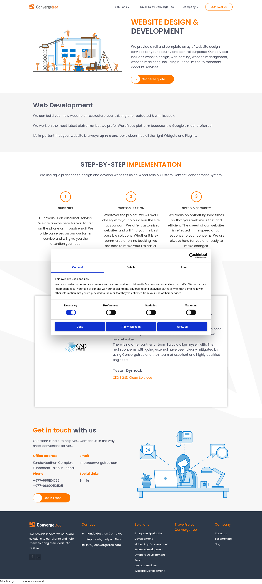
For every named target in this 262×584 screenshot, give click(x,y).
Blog (217, 544)
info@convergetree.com (103, 545)
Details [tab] (131, 267)
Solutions (121, 7)
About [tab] (184, 267)
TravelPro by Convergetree (156, 7)
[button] (152, 79)
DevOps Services (146, 565)
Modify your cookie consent (22, 581)
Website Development (150, 571)
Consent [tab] (77, 267)
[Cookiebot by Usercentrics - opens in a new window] (191, 255)
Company (189, 7)
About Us (221, 533)
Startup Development (149, 549)
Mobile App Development (151, 544)
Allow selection (131, 326)
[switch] (111, 312)
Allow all (182, 326)
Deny (80, 326)
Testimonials (223, 539)
